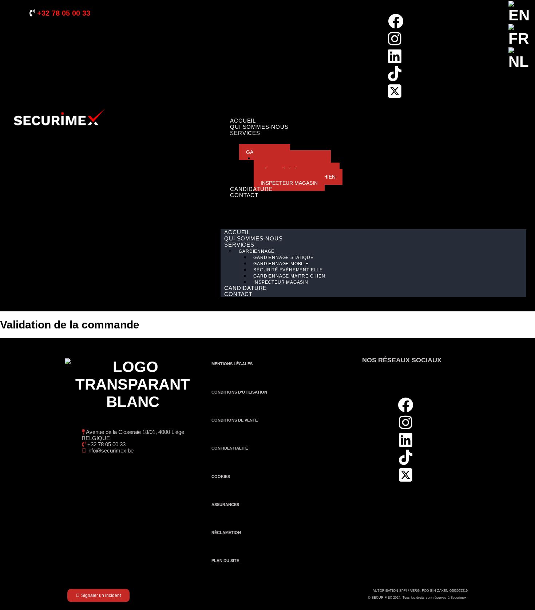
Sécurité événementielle (287, 269)
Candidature (251, 189)
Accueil (243, 120)
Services (245, 133)
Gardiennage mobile (280, 263)
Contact (244, 195)
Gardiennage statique (283, 257)
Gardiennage (256, 251)
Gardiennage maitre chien (289, 276)
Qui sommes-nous (259, 127)
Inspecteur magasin (289, 183)
